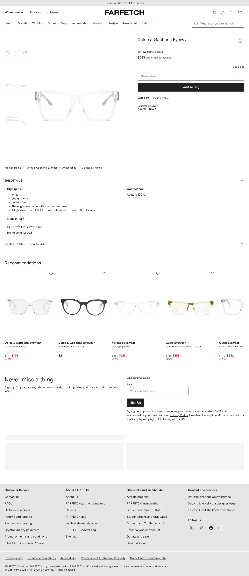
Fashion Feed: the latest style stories (211, 510)
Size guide (238, 67)
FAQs (8, 503)
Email (130, 384)
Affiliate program (137, 496)
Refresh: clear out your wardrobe (209, 496)
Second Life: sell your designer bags (211, 503)
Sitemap (71, 536)
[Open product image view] (77, 99)
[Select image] (16, 52)
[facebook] (211, 528)
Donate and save (138, 536)
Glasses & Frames (92, 167)
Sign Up (135, 402)
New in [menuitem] (9, 23)
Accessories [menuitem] (80, 23)
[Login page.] (223, 12)
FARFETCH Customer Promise (24, 543)
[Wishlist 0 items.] (231, 12)
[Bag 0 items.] (240, 12)
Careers (71, 510)
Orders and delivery (17, 510)
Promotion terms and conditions (26, 536)
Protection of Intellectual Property (103, 558)
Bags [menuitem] (64, 23)
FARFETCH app (76, 516)
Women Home (13, 167)
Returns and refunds (18, 516)
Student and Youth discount (145, 523)
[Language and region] (214, 12)
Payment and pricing (18, 523)
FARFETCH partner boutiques (85, 503)
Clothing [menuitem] (37, 23)
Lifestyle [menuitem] (112, 23)
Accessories (69, 167)
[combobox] (191, 76)
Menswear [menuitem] (35, 12)
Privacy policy (14, 558)
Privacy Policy (179, 415)
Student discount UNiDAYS (144, 510)
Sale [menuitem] (144, 23)
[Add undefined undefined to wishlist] (51, 273)
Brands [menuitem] (22, 23)
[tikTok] (201, 528)
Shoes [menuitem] (52, 23)
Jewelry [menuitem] (97, 23)
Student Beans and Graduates (147, 516)
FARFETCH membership (142, 503)
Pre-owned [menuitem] (129, 23)
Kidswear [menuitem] (52, 12)
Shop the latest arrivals (131, 3)
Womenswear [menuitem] (14, 12)
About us (72, 496)
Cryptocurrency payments (22, 529)
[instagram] (192, 528)
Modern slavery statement (83, 523)
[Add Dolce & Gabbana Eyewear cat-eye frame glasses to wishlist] (240, 41)
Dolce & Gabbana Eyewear (41, 167)
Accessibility (68, 558)
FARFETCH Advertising (81, 529)
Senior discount (137, 543)
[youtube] (220, 528)
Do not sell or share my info (148, 558)
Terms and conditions (41, 558)
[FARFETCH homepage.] (124, 12)
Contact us (12, 496)
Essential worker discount (143, 529)
